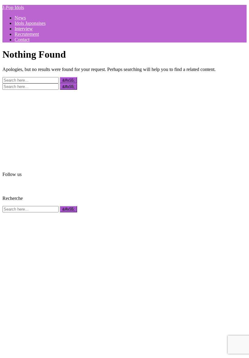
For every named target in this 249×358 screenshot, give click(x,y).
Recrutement (27, 34)
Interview (24, 28)
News (20, 17)
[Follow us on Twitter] (15, 185)
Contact (22, 39)
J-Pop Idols (13, 7)
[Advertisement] (48, 128)
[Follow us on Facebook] (6, 185)
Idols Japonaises (30, 23)
